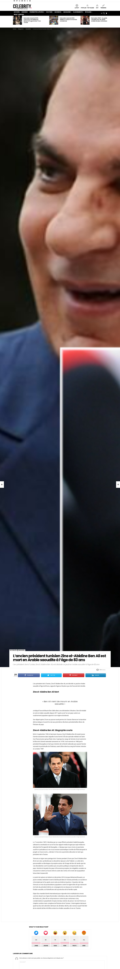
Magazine (67, 12)
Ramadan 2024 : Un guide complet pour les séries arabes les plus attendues (99, 19)
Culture (49, 12)
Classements (78, 12)
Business (58, 12)
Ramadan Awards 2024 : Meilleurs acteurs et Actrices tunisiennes (68, 19)
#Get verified (19, 14)
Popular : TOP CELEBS (87, 7)
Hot (97, 7)
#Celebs (88, 12)
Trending (103, 7)
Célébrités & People (36, 12)
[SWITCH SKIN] (106, 13)
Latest (77, 7)
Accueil (17, 12)
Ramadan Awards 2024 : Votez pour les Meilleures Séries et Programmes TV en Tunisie (32, 20)
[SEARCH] (104, 13)
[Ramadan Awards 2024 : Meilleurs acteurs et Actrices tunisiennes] (53, 20)
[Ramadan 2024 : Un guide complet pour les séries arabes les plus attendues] (85, 20)
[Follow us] (101, 13)
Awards (25, 12)
